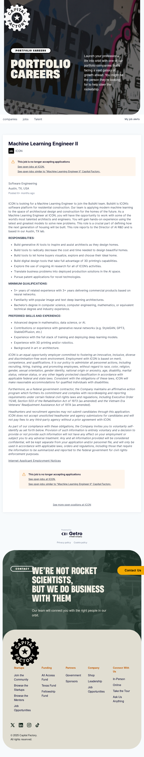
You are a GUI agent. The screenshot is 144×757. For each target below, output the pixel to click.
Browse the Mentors (21, 698)
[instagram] (29, 726)
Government (73, 675)
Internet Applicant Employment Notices (34, 460)
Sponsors (72, 681)
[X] (13, 726)
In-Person (119, 679)
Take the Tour (121, 691)
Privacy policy (64, 542)
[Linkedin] (21, 726)
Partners (71, 667)
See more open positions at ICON (72, 504)
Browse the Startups (21, 687)
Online (117, 685)
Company (93, 667)
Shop (91, 675)
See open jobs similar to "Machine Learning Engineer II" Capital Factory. (59, 171)
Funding (47, 667)
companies (10, 119)
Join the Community (21, 677)
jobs (25, 119)
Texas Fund (49, 685)
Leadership (95, 681)
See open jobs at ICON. (31, 166)
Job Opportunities (22, 708)
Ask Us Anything (118, 699)
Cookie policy (80, 542)
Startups (19, 667)
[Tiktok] (37, 726)
